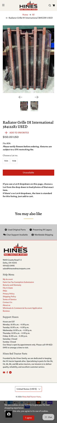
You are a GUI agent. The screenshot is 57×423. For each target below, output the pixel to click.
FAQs (5, 291)
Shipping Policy (9, 296)
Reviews (6, 311)
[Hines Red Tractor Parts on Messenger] (10, 373)
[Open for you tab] (9, 414)
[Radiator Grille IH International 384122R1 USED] (28, 59)
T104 (6, 161)
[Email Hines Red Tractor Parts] (4, 373)
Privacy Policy (8, 294)
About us (6, 305)
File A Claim (8, 288)
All (33, 15)
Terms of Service (9, 299)
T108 (14, 161)
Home (25, 15)
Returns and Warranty (12, 285)
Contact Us (7, 302)
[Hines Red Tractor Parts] (28, 5)
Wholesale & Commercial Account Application (22, 308)
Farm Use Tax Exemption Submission (18, 282)
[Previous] (20, 97)
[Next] (37, 97)
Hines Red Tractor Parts (31, 397)
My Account (8, 279)
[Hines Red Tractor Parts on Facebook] (7, 373)
